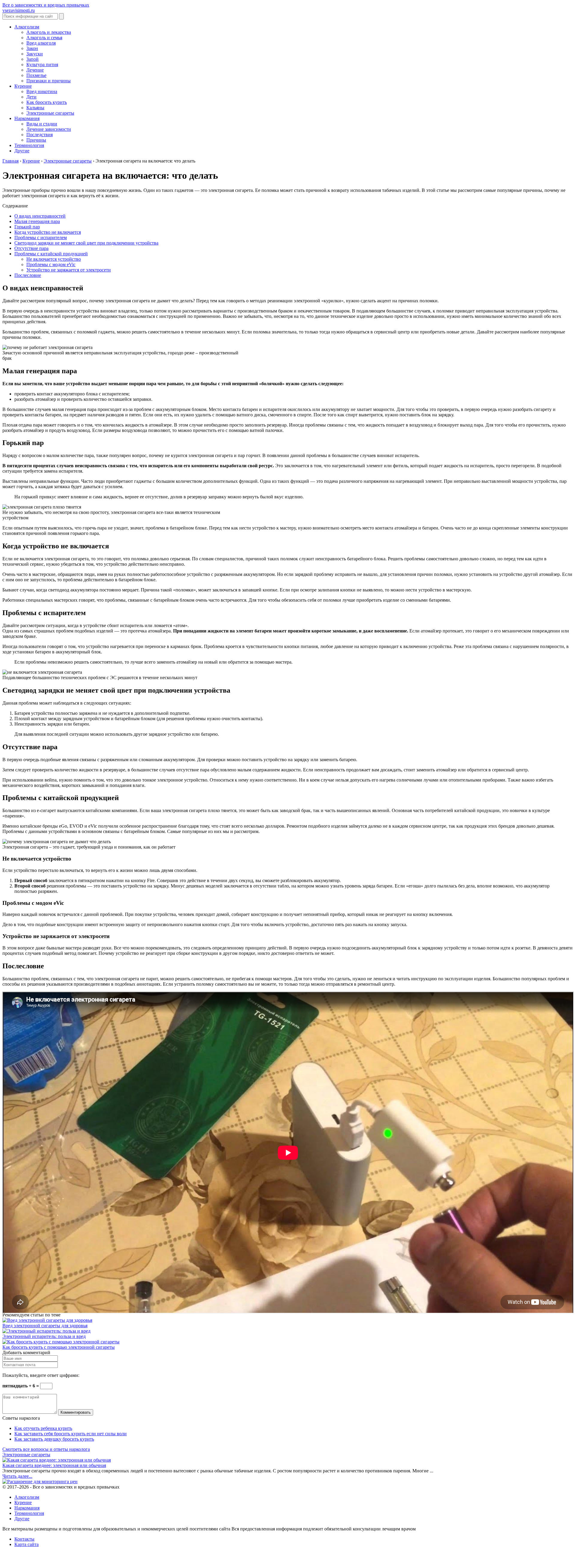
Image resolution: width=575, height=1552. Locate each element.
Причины (36, 139)
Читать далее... (17, 1476)
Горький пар (27, 226)
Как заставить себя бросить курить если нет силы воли (70, 1433)
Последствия (39, 134)
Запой (32, 59)
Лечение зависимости (48, 129)
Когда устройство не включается (47, 232)
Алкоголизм (26, 26)
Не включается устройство (53, 259)
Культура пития (42, 64)
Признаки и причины (48, 80)
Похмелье (36, 75)
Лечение (35, 69)
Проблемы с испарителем (40, 237)
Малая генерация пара (37, 221)
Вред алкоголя (41, 42)
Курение (23, 86)
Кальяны (35, 107)
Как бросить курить (46, 102)
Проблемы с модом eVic (50, 264)
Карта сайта (26, 1544)
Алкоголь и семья (44, 37)
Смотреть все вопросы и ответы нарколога (46, 1449)
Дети (31, 96)
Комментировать (75, 1412)
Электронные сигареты (50, 113)
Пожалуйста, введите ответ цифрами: (40, 1375)
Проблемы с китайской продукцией (51, 253)
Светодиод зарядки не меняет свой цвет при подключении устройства (86, 242)
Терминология (29, 145)
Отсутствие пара (31, 248)
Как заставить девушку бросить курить (54, 1439)
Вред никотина (41, 91)
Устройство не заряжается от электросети (68, 269)
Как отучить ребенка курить (43, 1428)
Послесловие (27, 275)
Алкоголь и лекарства (48, 32)
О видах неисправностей (40, 216)
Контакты (24, 1539)
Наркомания (27, 118)
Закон (32, 48)
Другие (21, 150)
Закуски (34, 53)
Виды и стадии (41, 123)
